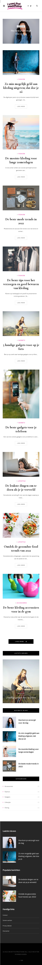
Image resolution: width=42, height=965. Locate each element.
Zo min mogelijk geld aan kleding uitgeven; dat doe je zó (21, 88)
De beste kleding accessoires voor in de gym (21, 609)
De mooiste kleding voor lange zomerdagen (21, 160)
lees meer (21, 106)
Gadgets (21, 340)
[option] (21, 681)
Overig (7, 807)
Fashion (21, 79)
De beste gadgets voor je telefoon (21, 429)
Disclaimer (6, 931)
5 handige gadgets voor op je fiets (21, 347)
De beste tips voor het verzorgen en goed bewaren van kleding (21, 284)
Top (21, 960)
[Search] (36, 6)
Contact (5, 915)
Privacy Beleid (7, 926)
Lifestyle (21, 26)
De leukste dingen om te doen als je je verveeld (21, 488)
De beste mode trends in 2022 (21, 221)
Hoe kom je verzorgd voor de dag (27, 721)
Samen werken (7, 920)
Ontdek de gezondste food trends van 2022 (21, 549)
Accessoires (22, 603)
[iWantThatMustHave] (14, 5)
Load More (19, 641)
